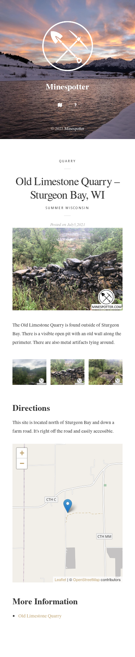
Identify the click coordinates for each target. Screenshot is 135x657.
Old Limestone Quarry (40, 616)
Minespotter (67, 86)
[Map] (60, 105)
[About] (75, 105)
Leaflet (60, 579)
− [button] (22, 463)
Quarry (67, 161)
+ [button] (22, 453)
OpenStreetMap (86, 579)
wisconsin (77, 208)
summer (55, 208)
